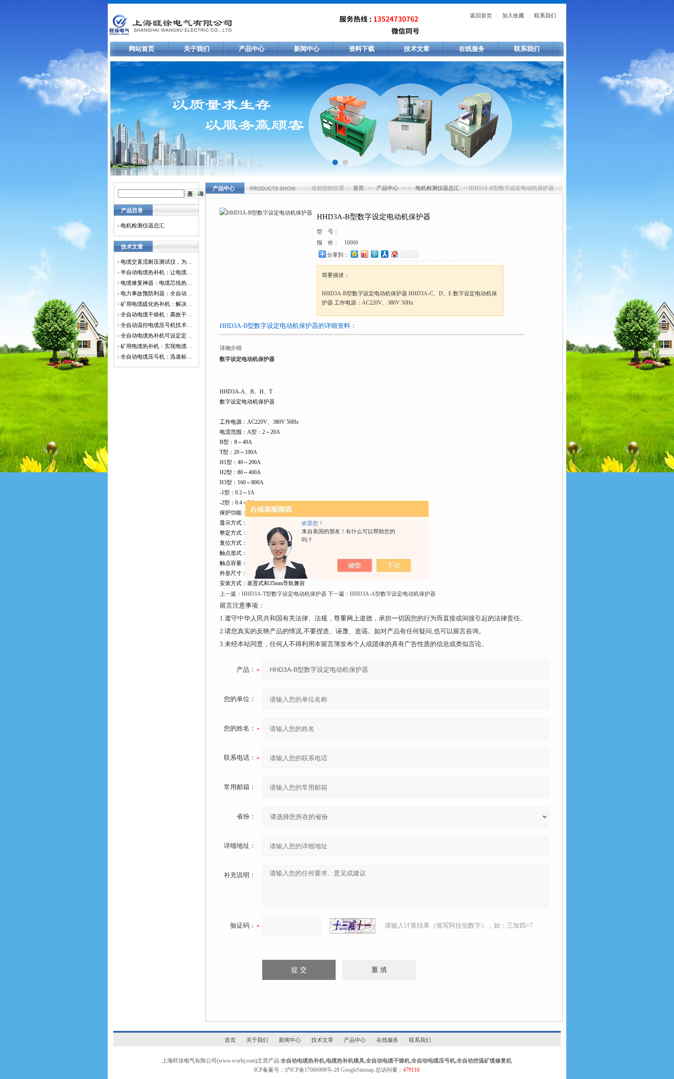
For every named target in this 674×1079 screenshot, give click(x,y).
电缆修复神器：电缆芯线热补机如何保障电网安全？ (156, 283)
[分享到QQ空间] (354, 254)
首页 (358, 188)
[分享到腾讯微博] (374, 254)
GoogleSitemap (357, 1070)
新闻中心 (307, 48)
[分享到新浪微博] (364, 254)
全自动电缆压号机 (433, 1060)
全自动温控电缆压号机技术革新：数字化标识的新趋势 (156, 325)
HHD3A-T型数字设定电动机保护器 (284, 594)
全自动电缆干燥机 (388, 1060)
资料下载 (362, 48)
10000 (351, 242)
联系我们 (545, 15)
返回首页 (481, 15)
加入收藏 (513, 15)
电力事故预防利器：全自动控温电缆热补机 (156, 293)
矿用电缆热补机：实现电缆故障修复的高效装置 (156, 346)
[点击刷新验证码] (353, 926)
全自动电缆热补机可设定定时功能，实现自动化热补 (156, 335)
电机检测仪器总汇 (143, 225)
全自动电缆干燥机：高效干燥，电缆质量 (156, 314)
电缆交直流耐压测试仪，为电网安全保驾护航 (156, 262)
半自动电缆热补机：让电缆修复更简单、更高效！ (156, 272)
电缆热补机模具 (345, 1060)
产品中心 (252, 48)
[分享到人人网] (384, 254)
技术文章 (417, 48)
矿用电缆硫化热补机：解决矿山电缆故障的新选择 (156, 304)
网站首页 (142, 48)
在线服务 (472, 48)
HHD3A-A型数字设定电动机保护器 (393, 594)
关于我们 (197, 48)
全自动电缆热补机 (303, 1060)
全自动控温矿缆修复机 (484, 1060)
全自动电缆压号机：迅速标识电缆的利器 (156, 357)
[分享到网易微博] (394, 254)
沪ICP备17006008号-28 (312, 1070)
